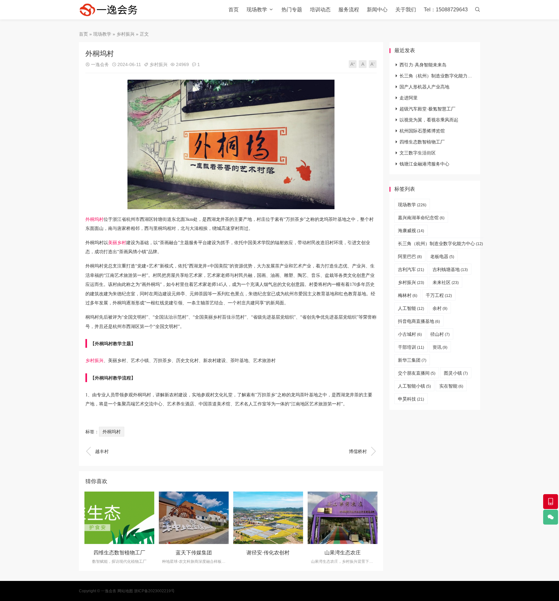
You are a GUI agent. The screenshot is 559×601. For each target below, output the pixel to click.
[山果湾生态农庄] (343, 518)
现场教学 (257, 9)
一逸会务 (100, 64)
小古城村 (410, 334)
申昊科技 (411, 399)
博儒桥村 (363, 451)
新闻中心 (377, 9)
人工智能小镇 (414, 386)
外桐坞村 (94, 219)
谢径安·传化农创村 (268, 552)
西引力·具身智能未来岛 (423, 64)
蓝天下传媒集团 (194, 552)
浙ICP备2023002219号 (154, 591)
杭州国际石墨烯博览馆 (422, 130)
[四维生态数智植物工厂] (119, 518)
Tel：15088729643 (446, 9)
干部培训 (411, 347)
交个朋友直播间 (416, 373)
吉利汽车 (411, 269)
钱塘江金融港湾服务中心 (424, 163)
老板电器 (442, 256)
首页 (233, 9)
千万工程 (439, 295)
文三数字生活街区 (418, 152)
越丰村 (97, 451)
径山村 (440, 334)
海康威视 (411, 230)
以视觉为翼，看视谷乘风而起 (429, 119)
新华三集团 (412, 360)
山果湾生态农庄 (342, 552)
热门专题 (291, 9)
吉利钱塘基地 (450, 269)
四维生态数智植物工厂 (119, 552)
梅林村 (407, 295)
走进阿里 (409, 97)
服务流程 (348, 9)
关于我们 (405, 9)
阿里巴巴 (410, 256)
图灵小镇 (456, 373)
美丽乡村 (117, 242)
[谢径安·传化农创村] (268, 518)
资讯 (440, 347)
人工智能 (411, 308)
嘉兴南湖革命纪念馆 (421, 217)
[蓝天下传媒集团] (194, 518)
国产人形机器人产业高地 (424, 86)
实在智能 (451, 386)
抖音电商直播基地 (419, 321)
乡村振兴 (125, 34)
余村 (440, 308)
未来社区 (446, 282)
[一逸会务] (111, 10)
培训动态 (320, 9)
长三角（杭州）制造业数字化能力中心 (438, 75)
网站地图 (125, 591)
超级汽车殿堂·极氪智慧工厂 (427, 108)
